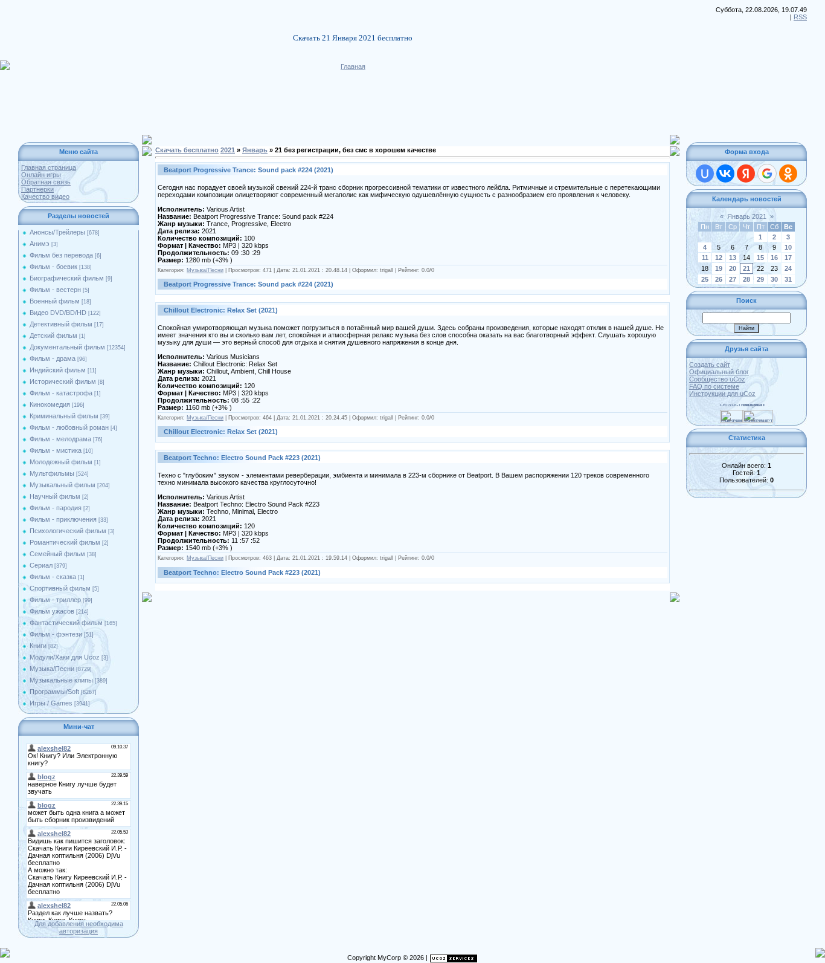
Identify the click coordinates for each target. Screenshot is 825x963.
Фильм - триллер (55, 599)
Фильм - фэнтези (56, 634)
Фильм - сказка (53, 576)
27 (732, 279)
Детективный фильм (61, 324)
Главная (353, 66)
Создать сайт (709, 364)
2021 (227, 150)
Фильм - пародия (56, 507)
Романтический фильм (65, 542)
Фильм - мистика (56, 450)
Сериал (41, 565)
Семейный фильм (57, 553)
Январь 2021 (746, 216)
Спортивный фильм (60, 588)
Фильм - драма (52, 358)
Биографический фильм (67, 278)
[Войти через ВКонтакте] (725, 173)
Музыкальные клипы (61, 680)
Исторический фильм (63, 381)
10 (788, 247)
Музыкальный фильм (62, 484)
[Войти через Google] (767, 173)
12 (718, 257)
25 (704, 279)
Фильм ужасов (52, 611)
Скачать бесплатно (187, 150)
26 (718, 279)
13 (732, 257)
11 (705, 257)
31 (788, 279)
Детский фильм (53, 335)
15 (760, 257)
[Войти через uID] (705, 173)
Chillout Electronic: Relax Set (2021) (221, 310)
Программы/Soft (54, 691)
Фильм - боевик (53, 266)
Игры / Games (51, 703)
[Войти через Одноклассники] (788, 173)
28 (746, 279)
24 (788, 268)
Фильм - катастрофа (61, 393)
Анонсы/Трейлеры (57, 232)
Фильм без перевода (61, 255)
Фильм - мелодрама (60, 439)
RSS (800, 17)
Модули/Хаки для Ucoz (65, 657)
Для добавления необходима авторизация (78, 927)
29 (760, 279)
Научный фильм (55, 496)
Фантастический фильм (66, 622)
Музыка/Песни (52, 668)
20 (732, 268)
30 (774, 279)
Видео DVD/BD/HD (58, 312)
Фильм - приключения (63, 519)
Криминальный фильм (64, 416)
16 (774, 257)
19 (718, 268)
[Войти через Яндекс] (746, 173)
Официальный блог (719, 371)
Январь (255, 150)
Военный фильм (55, 301)
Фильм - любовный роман (69, 427)
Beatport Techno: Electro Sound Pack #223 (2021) (242, 457)
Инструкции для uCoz (722, 393)
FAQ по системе (714, 386)
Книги (38, 645)
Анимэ (40, 243)
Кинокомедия (50, 404)
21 (746, 268)
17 (788, 257)
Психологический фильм (68, 530)
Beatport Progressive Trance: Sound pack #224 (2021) (248, 169)
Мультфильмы (52, 473)
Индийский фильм (58, 370)
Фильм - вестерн (55, 289)
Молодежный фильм (61, 461)
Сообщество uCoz (717, 379)
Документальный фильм (67, 347)
